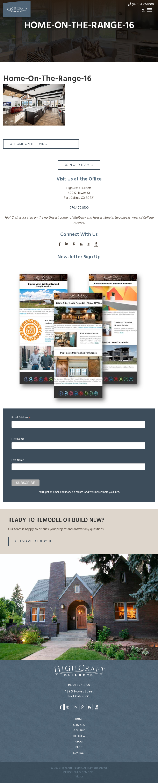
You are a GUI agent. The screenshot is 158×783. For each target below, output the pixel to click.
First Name (18, 439)
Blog (79, 747)
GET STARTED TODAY (31, 541)
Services (79, 725)
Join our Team (77, 165)
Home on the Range (31, 144)
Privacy (79, 776)
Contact (79, 753)
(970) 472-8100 (79, 685)
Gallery (79, 730)
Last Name (18, 460)
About (79, 741)
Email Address (21, 417)
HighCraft (16, 10)
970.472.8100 (79, 208)
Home (79, 719)
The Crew (79, 736)
